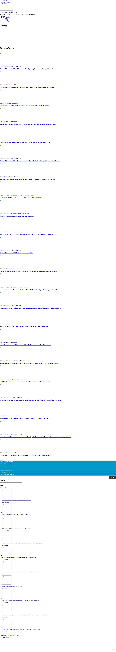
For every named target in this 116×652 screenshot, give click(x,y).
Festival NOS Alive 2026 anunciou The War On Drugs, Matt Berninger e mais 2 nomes (27, 87)
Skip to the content (3, 0)
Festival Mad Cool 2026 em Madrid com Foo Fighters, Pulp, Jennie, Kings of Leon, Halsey (28, 69)
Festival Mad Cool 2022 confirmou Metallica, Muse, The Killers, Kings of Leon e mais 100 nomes (30, 161)
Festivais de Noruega (10, 415)
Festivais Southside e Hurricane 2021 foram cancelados (17, 216)
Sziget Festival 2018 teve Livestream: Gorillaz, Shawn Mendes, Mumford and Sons (25, 381)
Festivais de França (9, 452)
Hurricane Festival (18, 213)
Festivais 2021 (2, 195)
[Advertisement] (58, 37)
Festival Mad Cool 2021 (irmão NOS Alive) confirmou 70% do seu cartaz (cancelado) (26, 234)
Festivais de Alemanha (10, 213)
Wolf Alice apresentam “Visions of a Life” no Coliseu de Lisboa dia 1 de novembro (25, 345)
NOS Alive (16, 84)
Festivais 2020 (2, 250)
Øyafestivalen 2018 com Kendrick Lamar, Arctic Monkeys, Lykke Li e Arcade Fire (25, 418)
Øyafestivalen (17, 415)
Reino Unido (7, 20)
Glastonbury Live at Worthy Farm (22, 195)
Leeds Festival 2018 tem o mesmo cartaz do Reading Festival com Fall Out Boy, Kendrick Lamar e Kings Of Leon (35, 437)
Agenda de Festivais (6, 17)
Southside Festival (26, 213)
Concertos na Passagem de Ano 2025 (8, 474)
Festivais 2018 (2, 360)
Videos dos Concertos (24, 360)
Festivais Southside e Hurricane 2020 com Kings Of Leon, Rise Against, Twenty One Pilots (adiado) (30, 290)
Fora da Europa (8, 22)
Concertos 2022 (7, 103)
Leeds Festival (19, 434)
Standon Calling (19, 323)
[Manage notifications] (113, 649)
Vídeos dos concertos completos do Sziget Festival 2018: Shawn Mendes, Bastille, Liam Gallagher (30, 363)
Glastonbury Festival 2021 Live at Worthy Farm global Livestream (21, 197)
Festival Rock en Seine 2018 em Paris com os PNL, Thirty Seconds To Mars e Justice (26, 455)
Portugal (6, 18)
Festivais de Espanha (10, 66)
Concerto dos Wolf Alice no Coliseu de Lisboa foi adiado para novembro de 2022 (25, 142)
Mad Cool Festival (18, 66)
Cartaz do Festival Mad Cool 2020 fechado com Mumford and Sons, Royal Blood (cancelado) (28, 271)
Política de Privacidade (6, 2)
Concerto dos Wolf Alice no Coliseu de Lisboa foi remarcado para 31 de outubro (25, 105)
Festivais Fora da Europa (5, 472)
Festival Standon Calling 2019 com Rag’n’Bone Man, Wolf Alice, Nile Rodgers (24, 326)
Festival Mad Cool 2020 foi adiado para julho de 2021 (16, 253)
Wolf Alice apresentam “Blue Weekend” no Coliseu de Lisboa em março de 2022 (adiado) (27, 179)
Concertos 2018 (7, 342)
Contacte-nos (4, 3)
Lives (6, 27)
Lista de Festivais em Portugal (6, 463)
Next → (1, 460)
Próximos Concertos (6, 24)
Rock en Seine (16, 452)
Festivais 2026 (2, 66)
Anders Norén (6, 637)
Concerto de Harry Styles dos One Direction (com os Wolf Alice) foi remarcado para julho (28, 124)
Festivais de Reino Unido (11, 195)
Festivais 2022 (2, 158)
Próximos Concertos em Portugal (7, 461)
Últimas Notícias (5, 16)
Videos (6, 26)
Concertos (2, 103)
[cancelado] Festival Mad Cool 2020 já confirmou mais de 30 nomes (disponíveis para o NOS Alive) (30, 308)
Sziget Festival (17, 360)
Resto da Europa (8, 21)
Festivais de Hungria (10, 360)
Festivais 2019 (2, 323)
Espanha (6, 19)
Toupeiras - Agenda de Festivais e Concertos (8, 12)
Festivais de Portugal (10, 84)
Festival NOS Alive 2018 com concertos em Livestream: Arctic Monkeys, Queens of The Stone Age (30, 400)
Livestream (4, 25)
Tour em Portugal (14, 103)
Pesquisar (112, 477)
